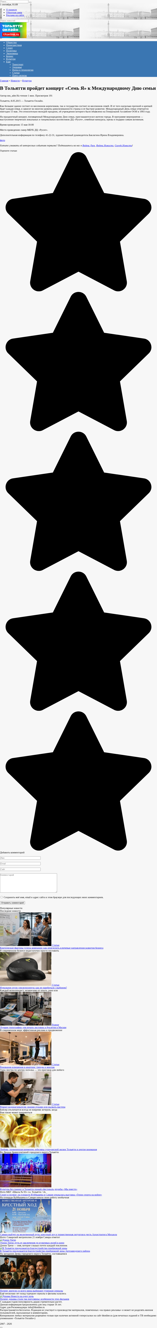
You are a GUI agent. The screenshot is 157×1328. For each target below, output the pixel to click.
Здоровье (17, 67)
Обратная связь (14, 12)
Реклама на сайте (15, 15)
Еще (8, 61)
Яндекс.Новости (104, 145)
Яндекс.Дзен (88, 145)
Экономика (12, 53)
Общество (11, 42)
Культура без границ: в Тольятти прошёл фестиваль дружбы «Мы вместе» (38, 1189)
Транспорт (17, 64)
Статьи (16, 72)
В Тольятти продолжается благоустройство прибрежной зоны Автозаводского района (45, 1251)
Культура (10, 59)
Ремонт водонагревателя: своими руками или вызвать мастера (32, 1107)
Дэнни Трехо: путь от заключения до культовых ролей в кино (32, 1242)
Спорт (9, 48)
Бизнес (9, 56)
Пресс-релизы (19, 75)
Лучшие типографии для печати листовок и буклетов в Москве (33, 1027)
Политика (11, 50)
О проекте (11, 9)
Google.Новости (123, 145)
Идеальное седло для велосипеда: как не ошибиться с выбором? (33, 987)
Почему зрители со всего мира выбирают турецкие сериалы (31, 1290)
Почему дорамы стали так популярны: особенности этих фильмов (34, 1299)
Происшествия (14, 45)
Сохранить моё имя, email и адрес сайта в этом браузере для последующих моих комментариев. (53, 897)
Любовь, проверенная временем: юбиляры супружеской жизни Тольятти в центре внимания (48, 1149)
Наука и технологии (22, 70)
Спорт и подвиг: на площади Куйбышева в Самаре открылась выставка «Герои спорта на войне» (51, 1194)
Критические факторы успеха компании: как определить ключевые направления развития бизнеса (51, 948)
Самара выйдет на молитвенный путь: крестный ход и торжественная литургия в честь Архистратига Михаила (58, 1234)
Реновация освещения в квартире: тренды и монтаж (27, 1067)
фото (2, 140)
